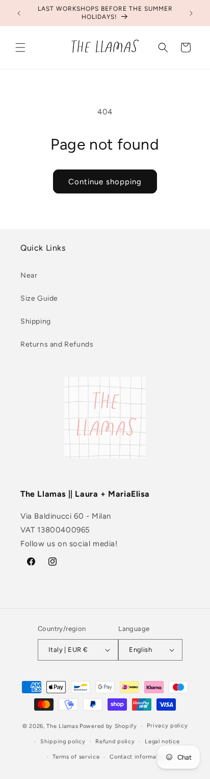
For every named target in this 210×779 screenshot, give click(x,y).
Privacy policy (167, 725)
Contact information (138, 756)
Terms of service (75, 756)
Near (28, 275)
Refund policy (115, 741)
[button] (20, 47)
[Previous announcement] (19, 13)
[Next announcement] (191, 13)
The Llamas (62, 726)
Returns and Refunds (56, 344)
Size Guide (39, 298)
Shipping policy (63, 741)
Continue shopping (105, 181)
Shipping (35, 321)
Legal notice (162, 741)
